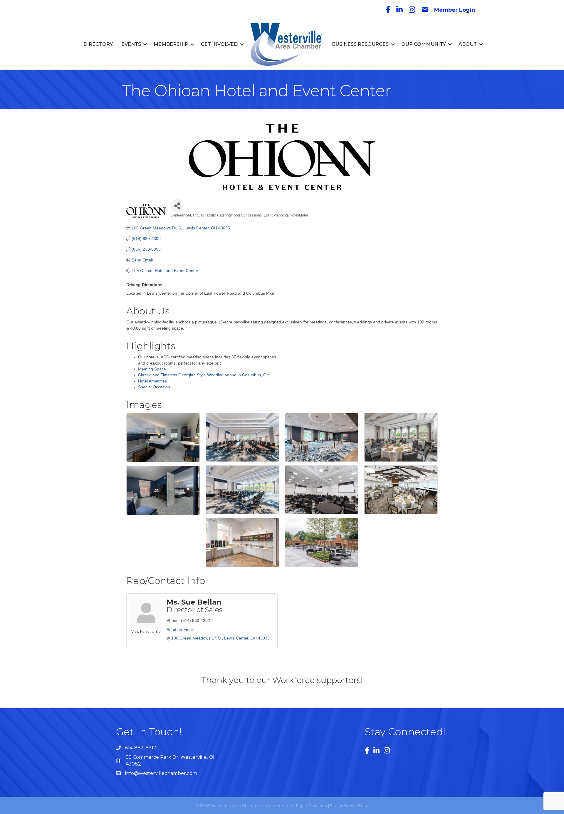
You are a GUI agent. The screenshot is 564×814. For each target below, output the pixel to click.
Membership (171, 44)
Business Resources (360, 44)
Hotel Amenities (152, 381)
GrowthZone (356, 805)
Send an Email (180, 629)
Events (131, 44)
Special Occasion (154, 387)
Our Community (423, 44)
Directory (98, 44)
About (468, 44)
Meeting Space (152, 369)
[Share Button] (177, 205)
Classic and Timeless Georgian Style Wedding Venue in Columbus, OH (203, 374)
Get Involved (219, 44)
